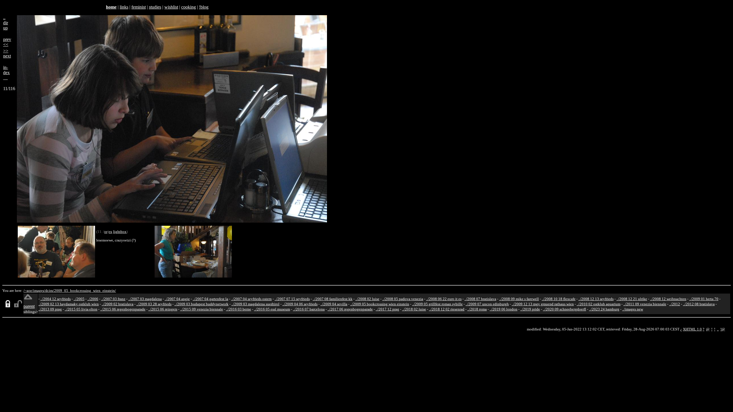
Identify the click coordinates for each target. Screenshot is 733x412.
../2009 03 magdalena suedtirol (255, 304)
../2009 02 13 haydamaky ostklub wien (68, 304)
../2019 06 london (503, 309)
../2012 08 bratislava (699, 304)
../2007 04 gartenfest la (210, 299)
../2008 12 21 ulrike (631, 299)
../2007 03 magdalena (145, 299)
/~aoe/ (28, 290)
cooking (188, 7)
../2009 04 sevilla (333, 304)
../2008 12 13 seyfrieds (596, 299)
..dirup (5, 22)
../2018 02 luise (414, 309)
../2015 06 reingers (162, 309)
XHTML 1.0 (692, 329)
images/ (39, 290)
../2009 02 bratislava (117, 304)
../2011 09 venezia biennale (644, 304)
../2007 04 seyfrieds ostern (251, 299)
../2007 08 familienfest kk (332, 299)
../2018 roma (477, 309)
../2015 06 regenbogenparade (122, 309)
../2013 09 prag (50, 309)
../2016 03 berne (238, 309)
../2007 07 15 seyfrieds (292, 299)
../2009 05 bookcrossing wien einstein (379, 304)
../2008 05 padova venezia (402, 299)
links (124, 7)
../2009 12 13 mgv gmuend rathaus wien (543, 304)
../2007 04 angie (177, 299)
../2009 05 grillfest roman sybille (437, 304)
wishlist (171, 7)
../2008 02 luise (367, 299)
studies (155, 7)
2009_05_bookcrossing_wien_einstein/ (85, 290)
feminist (138, 7)
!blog (203, 7)
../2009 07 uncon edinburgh (487, 304)
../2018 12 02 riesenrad (446, 309)
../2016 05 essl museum (272, 309)
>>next (7, 53)
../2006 (92, 299)
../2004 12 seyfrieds (55, 299)
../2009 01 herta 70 (703, 299)
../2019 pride (530, 309)
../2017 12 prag (387, 309)
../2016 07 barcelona (309, 309)
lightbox (120, 231)
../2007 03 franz (113, 299)
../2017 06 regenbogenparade (350, 309)
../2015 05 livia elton (81, 309)
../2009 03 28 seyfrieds (154, 304)
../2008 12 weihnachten (668, 299)
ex (110, 231)
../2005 (79, 299)
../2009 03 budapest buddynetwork (201, 304)
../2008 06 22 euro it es (444, 299)
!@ (722, 329)
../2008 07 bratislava (480, 299)
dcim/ (49, 290)
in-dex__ (6, 72)
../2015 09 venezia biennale (201, 309)
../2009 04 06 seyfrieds (300, 304)
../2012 (674, 304)
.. (718, 329)
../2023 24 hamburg (604, 309)
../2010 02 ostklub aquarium (598, 304)
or (105, 231)
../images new (632, 309)
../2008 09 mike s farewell (519, 299)
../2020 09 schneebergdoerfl (564, 309)
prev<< (7, 42)
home (111, 7)
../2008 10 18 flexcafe (559, 299)
